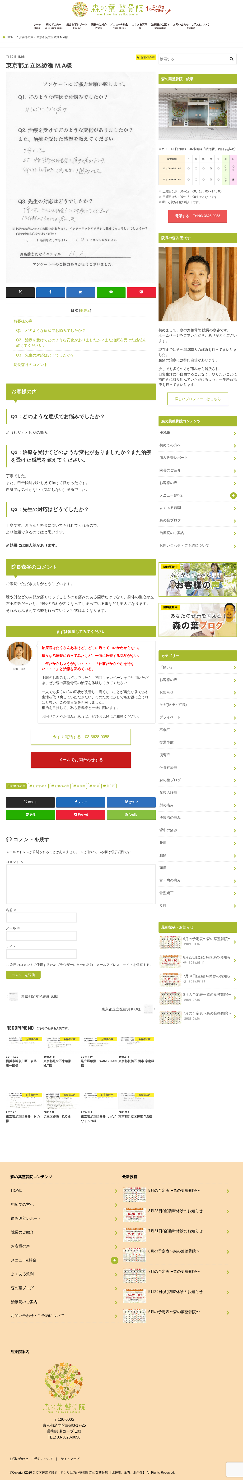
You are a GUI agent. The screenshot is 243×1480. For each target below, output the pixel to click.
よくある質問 (139, 26)
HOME (164, 432)
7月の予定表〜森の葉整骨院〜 (207, 1015)
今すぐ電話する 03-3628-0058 (81, 736)
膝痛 (163, 855)
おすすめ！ (40, 786)
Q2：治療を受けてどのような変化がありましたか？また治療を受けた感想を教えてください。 (81, 342)
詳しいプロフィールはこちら (198, 399)
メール (13, 928)
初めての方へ (54, 26)
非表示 (85, 310)
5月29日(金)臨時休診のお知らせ (175, 1291)
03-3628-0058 (68, 1437)
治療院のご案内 (160, 26)
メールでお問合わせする (81, 759)
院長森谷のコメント (31, 365)
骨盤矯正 (166, 893)
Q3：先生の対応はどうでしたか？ (45, 355)
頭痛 (163, 868)
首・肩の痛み (170, 880)
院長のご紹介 (99, 26)
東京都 (81, 786)
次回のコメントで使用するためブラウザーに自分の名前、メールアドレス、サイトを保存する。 (81, 965)
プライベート (170, 717)
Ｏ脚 (163, 905)
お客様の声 (23, 321)
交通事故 (166, 742)
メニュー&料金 (119, 26)
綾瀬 (96, 786)
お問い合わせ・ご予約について (191, 26)
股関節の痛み (170, 817)
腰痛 (163, 843)
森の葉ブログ (170, 520)
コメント (14, 862)
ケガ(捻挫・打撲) (173, 705)
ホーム (37, 26)
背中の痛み (168, 830)
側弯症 (164, 755)
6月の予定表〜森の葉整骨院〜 (174, 1312)
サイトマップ (70, 1459)
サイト (11, 946)
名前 (11, 910)
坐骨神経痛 (168, 767)
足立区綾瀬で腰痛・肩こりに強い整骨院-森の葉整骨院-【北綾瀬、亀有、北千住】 (89, 1472)
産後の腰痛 (168, 793)
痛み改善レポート (76, 26)
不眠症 (164, 730)
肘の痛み (166, 805)
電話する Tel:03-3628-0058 (197, 216)
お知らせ (166, 692)
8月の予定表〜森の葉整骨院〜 (207, 997)
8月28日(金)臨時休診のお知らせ (206, 959)
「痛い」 (166, 667)
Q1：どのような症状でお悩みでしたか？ (51, 331)
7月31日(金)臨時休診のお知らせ (206, 978)
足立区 (110, 786)
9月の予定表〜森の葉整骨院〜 (207, 941)
